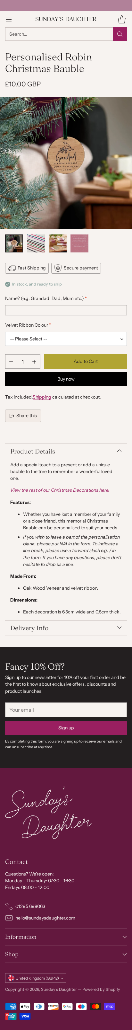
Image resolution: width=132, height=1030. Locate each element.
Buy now (66, 379)
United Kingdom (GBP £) (37, 978)
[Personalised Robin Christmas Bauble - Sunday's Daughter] (66, 163)
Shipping (42, 397)
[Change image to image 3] (58, 243)
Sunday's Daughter (59, 989)
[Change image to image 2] (36, 243)
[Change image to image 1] (14, 243)
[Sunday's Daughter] (66, 19)
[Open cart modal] (121, 19)
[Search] (120, 34)
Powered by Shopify (101, 989)
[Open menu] (8, 19)
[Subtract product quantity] (11, 361)
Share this (26, 415)
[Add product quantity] (34, 361)
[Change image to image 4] (79, 243)
